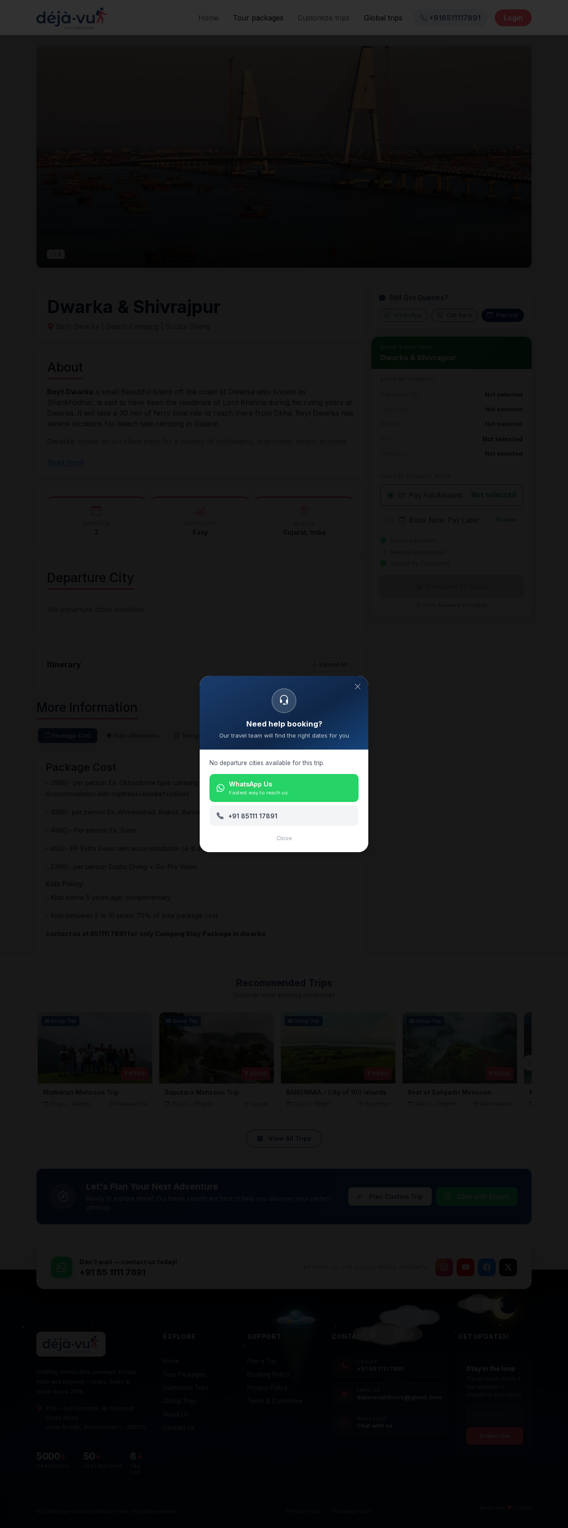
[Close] (357, 686)
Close (284, 838)
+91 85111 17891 (252, 816)
